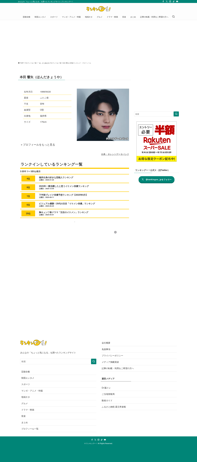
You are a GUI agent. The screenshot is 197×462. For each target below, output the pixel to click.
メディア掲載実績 (110, 361)
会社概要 (106, 342)
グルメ (24, 403)
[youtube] (177, 1)
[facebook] (163, 1)
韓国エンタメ (27, 377)
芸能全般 (25, 371)
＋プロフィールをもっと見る (37, 144)
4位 (28, 178)
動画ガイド (107, 400)
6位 (28, 204)
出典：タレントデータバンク (115, 154)
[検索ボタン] (173, 17)
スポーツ (25, 384)
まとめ (24, 422)
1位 (28, 195)
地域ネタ (25, 396)
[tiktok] (173, 1)
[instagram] (170, 1)
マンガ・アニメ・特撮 (32, 390)
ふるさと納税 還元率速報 (114, 406)
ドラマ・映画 (27, 409)
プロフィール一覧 (29, 428)
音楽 (23, 415)
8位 (28, 187)
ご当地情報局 (108, 394)
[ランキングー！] (98, 9)
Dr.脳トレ (106, 387)
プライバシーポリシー (112, 355)
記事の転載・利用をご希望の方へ (118, 368)
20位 (28, 213)
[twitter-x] (166, 1)
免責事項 (106, 349)
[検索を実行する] (176, 114)
